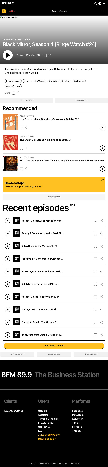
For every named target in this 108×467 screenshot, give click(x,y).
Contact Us (44, 426)
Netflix (66, 81)
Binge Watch (54, 81)
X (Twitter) (78, 418)
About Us (43, 414)
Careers (42, 410)
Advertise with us (13, 410)
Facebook (77, 410)
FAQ (40, 431)
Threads (77, 431)
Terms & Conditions (49, 418)
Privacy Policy (45, 422)
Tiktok (75, 422)
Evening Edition (13, 81)
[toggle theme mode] (100, 3)
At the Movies (38, 81)
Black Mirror (79, 81)
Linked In (77, 426)
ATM (26, 81)
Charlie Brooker (13, 86)
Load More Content (54, 346)
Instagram (78, 414)
